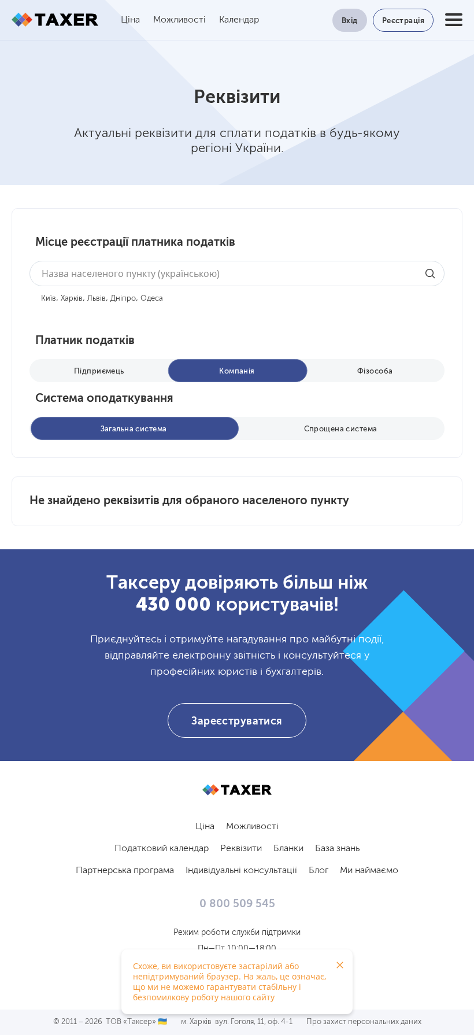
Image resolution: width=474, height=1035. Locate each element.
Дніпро (123, 298)
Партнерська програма (125, 870)
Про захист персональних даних (363, 1022)
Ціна (130, 20)
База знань (337, 848)
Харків (72, 298)
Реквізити (241, 848)
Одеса (151, 298)
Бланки (288, 848)
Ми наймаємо (369, 870)
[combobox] (237, 273)
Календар (239, 20)
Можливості (179, 20)
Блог (318, 870)
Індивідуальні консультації (241, 870)
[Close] (340, 965)
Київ (48, 298)
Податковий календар (161, 848)
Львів (96, 298)
